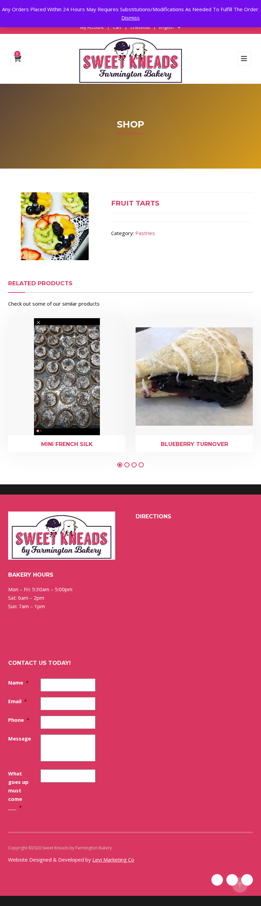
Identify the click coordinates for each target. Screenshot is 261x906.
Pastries (145, 233)
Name (18, 682)
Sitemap (120, 848)
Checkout (140, 27)
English (166, 27)
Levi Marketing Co (113, 859)
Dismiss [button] (130, 17)
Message (19, 738)
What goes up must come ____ (18, 790)
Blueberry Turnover (194, 444)
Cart (117, 27)
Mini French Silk (67, 444)
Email (17, 701)
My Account (92, 27)
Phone (18, 719)
